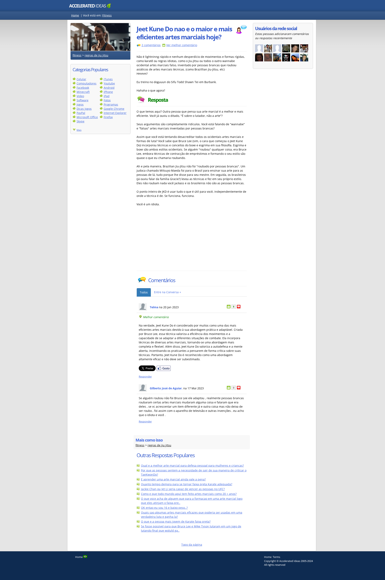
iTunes (108, 79)
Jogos (80, 104)
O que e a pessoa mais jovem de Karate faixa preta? (176, 521)
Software (82, 100)
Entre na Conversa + (167, 292)
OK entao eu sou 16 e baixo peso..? (164, 508)
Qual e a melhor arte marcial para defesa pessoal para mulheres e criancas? (192, 465)
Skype (80, 121)
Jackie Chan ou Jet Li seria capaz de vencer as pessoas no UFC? (183, 489)
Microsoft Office (87, 117)
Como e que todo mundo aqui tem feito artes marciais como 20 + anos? (189, 494)
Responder (145, 376)
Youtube (109, 83)
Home (75, 15)
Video (80, 96)
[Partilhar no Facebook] (163, 370)
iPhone (108, 92)
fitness (77, 55)
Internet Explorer (115, 113)
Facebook (83, 88)
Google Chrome (114, 109)
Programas (111, 104)
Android (109, 88)
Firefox (108, 117)
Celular (81, 79)
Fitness (107, 15)
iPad (106, 96)
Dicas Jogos (84, 109)
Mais (79, 129)
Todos (144, 292)
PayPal (81, 113)
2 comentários (151, 45)
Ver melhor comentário (181, 45)
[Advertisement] (172, 241)
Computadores (86, 83)
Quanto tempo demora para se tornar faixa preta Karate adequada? (186, 484)
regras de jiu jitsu (96, 55)
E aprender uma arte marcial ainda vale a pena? (173, 479)
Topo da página (191, 544)
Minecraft (83, 92)
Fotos (107, 100)
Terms (276, 557)
